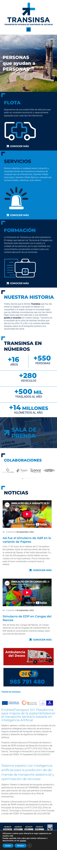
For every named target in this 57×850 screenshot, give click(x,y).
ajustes (23, 840)
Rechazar (20, 846)
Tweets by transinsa (11, 692)
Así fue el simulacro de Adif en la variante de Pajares (27, 540)
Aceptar (8, 846)
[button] (28, 29)
